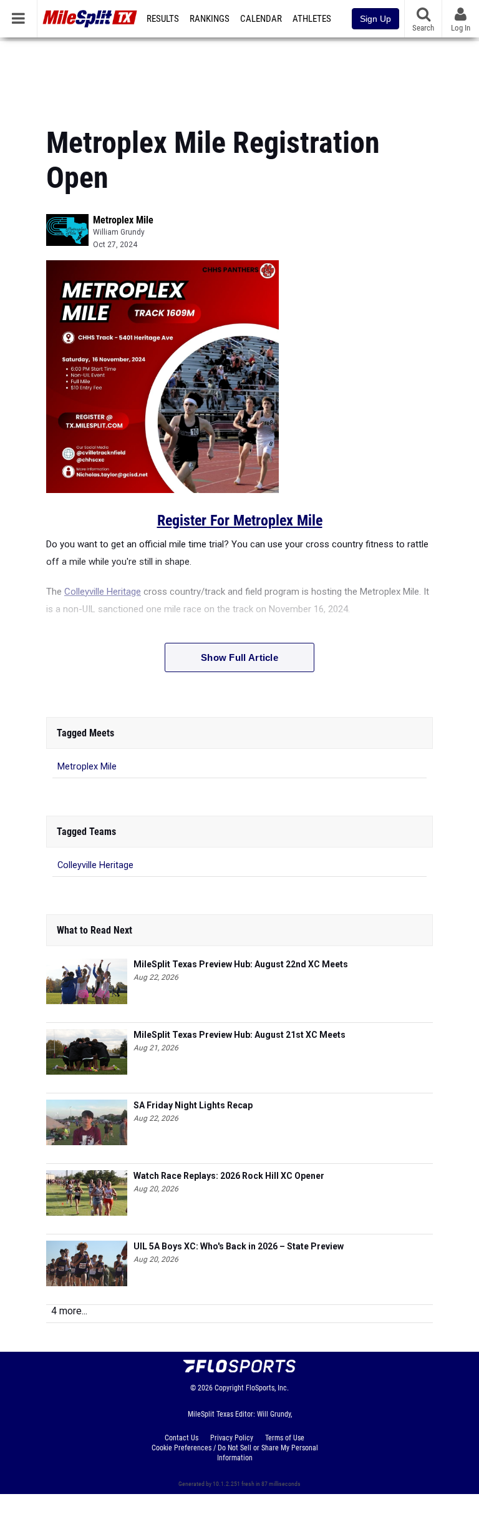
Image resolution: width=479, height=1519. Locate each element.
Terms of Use (284, 1438)
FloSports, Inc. (267, 1388)
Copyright (229, 1388)
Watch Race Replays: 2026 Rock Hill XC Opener (228, 1176)
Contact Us (181, 1438)
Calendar (261, 18)
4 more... (69, 1311)
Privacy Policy (231, 1438)
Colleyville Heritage (102, 591)
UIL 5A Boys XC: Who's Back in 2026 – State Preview (238, 1246)
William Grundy (119, 232)
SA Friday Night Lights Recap (193, 1105)
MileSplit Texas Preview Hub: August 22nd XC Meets (240, 964)
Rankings (210, 18)
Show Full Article (239, 657)
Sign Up (375, 19)
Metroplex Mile (123, 220)
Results (163, 18)
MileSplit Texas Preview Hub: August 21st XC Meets (239, 1035)
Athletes (312, 18)
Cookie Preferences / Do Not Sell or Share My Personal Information (235, 1452)
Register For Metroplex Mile (239, 520)
